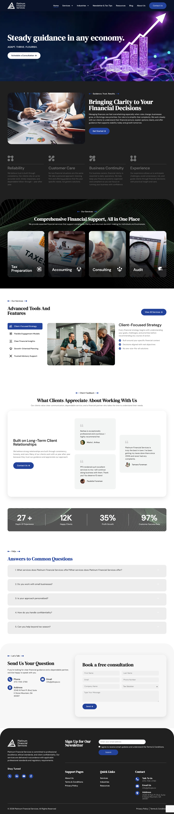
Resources (120, 5)
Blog (131, 5)
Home (56, 5)
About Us (141, 5)
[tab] (25, 326)
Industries (81, 5)
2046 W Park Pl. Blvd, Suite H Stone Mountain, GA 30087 (153, 797)
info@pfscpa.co (149, 788)
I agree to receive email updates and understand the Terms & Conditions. (132, 747)
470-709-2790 (149, 781)
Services (66, 5)
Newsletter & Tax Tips (102, 5)
